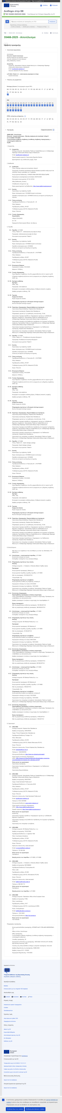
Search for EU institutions (10, 1080)
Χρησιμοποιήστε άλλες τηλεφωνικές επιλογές (15, 1066)
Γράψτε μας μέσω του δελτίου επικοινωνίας (15, 1069)
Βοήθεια (6, 985)
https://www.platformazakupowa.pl (25, 807)
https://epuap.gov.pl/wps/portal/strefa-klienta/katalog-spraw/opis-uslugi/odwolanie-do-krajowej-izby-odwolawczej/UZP (31, 759)
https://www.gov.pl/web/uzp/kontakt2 (34, 754)
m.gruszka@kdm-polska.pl (23, 848)
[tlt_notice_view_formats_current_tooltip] (53, 130)
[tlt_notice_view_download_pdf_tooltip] (8, 105)
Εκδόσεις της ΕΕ (8, 1041)
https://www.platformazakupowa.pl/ (42, 186)
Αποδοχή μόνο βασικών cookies (35, 1109)
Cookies (6, 1007)
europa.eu (25, 1056)
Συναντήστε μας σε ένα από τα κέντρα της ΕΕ (15, 1072)
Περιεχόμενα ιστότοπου (10, 1021)
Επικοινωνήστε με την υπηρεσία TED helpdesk (16, 988)
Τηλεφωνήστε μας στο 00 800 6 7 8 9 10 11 (15, 1063)
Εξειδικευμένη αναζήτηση (29, 26)
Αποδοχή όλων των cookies (15, 1109)
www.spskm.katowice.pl (31, 803)
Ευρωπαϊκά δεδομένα (9, 1032)
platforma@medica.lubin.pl (23, 881)
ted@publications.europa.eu (23, 911)
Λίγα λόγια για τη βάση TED (11, 1018)
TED (5, 33)
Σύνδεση (45, 5)
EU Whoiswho (7, 1038)
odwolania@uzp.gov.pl (22, 749)
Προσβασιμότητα (8, 1010)
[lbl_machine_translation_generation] (25, 116)
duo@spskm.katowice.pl (18, 69)
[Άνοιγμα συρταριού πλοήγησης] (6, 44)
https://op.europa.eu (30, 915)
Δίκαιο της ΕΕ (7, 1029)
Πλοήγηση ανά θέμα (42, 26)
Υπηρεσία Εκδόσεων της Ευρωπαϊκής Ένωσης (17, 974)
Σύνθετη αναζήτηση (15, 26)
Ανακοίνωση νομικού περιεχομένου (13, 1004)
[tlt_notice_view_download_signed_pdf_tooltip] (8, 94)
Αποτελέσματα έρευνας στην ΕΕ (12, 1035)
